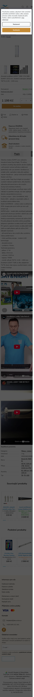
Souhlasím (16, 30)
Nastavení (16, 24)
